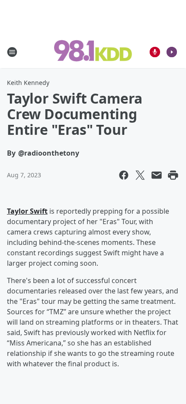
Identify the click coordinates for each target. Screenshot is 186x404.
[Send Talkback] (155, 52)
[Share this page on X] (140, 175)
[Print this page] (173, 175)
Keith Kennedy (28, 82)
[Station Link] (93, 51)
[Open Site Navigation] (12, 52)
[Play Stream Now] (172, 52)
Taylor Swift (27, 211)
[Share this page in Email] (157, 175)
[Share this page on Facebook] (124, 175)
